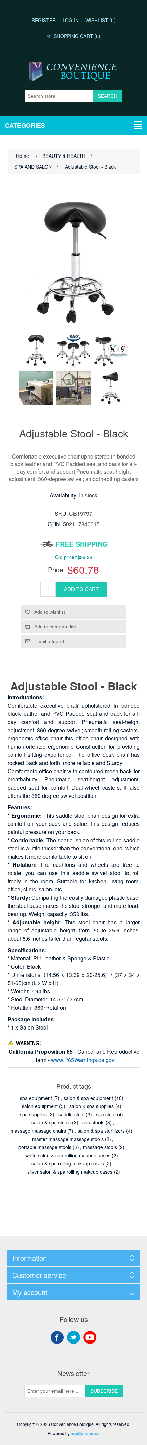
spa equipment (36, 1097)
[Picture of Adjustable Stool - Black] (36, 350)
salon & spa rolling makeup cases (67, 1163)
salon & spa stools (51, 1122)
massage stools (100, 1147)
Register (43, 20)
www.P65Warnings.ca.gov (83, 1060)
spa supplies (33, 1114)
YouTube (89, 1337)
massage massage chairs (38, 1130)
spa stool (106, 1114)
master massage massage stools (68, 1138)
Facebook (57, 1337)
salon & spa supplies (91, 1106)
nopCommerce (85, 1433)
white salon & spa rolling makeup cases (67, 1155)
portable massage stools (44, 1147)
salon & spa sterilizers (101, 1130)
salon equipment (40, 1106)
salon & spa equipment (88, 1097)
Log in (71, 20)
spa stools (93, 1122)
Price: (56, 569)
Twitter (73, 1337)
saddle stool (71, 1114)
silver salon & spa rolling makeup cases (69, 1171)
